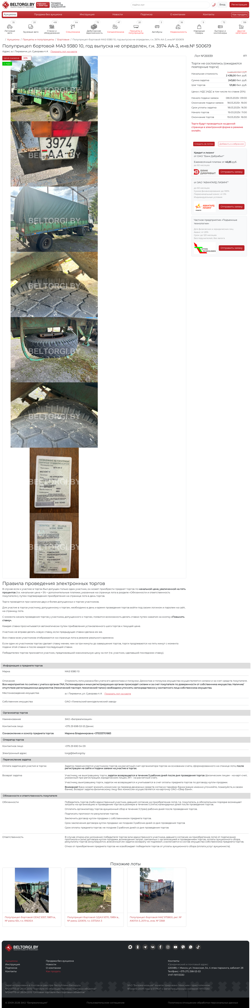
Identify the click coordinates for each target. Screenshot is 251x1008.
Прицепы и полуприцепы (38, 39)
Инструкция (87, 14)
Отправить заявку (232, 171)
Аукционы (10, 14)
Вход (222, 4)
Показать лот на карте (64, 51)
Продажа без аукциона (48, 14)
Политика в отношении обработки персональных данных (203, 1002)
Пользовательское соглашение (105, 1002)
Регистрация (239, 4)
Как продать (239, 14)
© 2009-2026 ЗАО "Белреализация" (26, 1002)
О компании (177, 14)
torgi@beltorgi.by (75, 753)
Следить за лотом (203, 144)
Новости (117, 14)
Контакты (208, 14)
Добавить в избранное (231, 144)
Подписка (146, 14)
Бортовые (63, 39)
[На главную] (3, 39)
